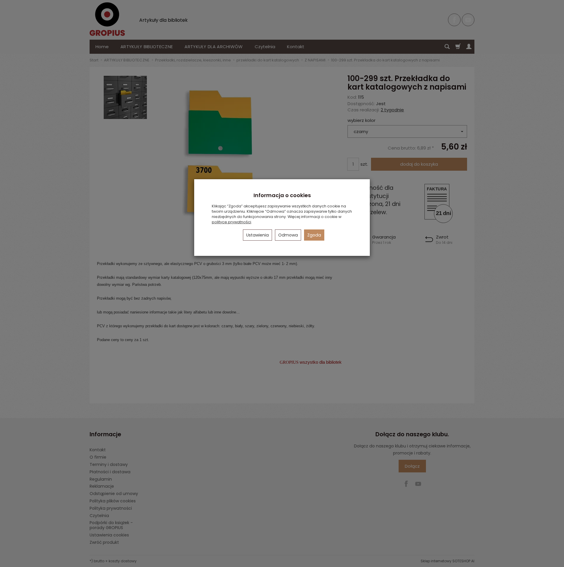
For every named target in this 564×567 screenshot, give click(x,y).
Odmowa (288, 235)
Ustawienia (257, 235)
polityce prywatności (231, 221)
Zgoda (314, 235)
